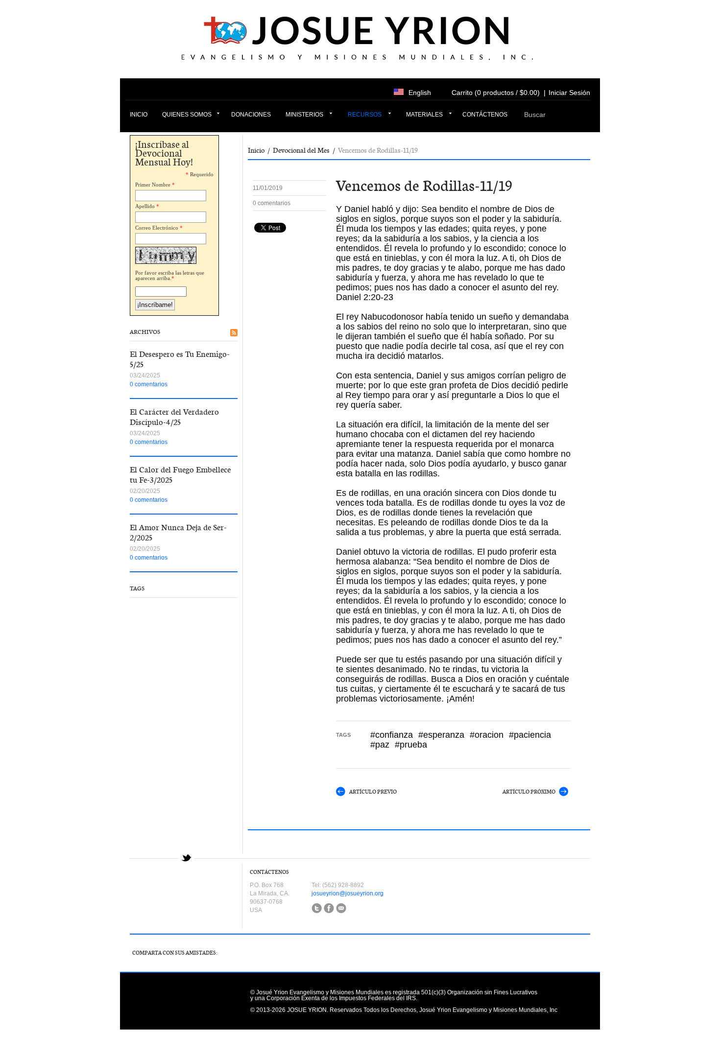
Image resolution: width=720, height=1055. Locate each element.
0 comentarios (149, 384)
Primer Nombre (152, 185)
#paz (379, 745)
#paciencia (530, 735)
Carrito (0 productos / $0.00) (496, 92)
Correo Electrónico (156, 228)
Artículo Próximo (529, 792)
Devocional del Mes (301, 150)
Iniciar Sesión (569, 92)
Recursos (365, 114)
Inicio (138, 114)
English (419, 92)
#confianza (391, 735)
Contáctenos (484, 114)
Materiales (424, 114)
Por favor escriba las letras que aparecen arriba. (169, 275)
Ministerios (304, 114)
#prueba (411, 745)
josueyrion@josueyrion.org (348, 893)
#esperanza (441, 735)
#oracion (487, 735)
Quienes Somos (187, 114)
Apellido (145, 206)
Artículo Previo (373, 792)
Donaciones (251, 114)
